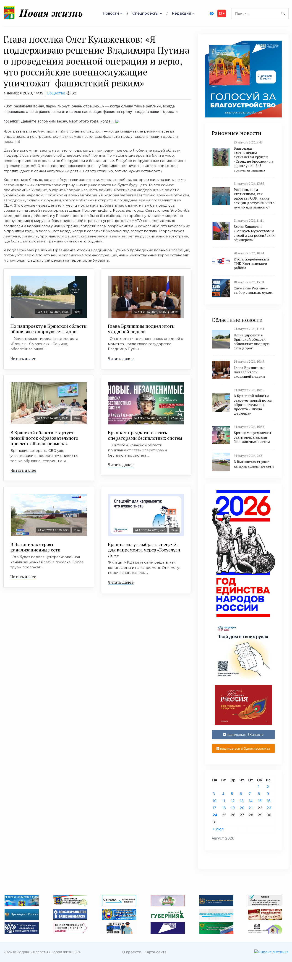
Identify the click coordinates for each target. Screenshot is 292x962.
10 (214, 800)
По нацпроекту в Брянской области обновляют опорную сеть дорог (48, 329)
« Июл (218, 829)
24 (215, 815)
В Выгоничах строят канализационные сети (35, 547)
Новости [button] (111, 13)
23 (269, 808)
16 (269, 800)
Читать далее (23, 358)
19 (233, 808)
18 (224, 808)
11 (223, 800)
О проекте (131, 952)
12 (233, 800)
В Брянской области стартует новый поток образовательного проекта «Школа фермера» (44, 438)
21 (251, 808)
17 (214, 808)
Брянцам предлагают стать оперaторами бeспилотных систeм (145, 435)
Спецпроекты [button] (145, 13)
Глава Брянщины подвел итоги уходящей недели (141, 329)
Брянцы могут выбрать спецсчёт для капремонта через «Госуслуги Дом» (144, 549)
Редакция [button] (181, 13)
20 (242, 808)
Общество (56, 93)
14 (251, 800)
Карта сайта (156, 952)
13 (242, 800)
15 (260, 800)
